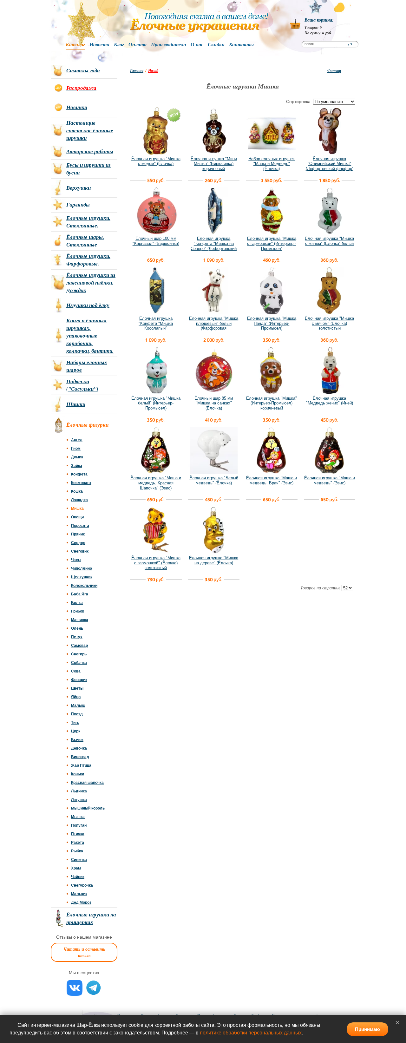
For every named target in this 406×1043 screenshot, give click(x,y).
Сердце (78, 543)
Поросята (80, 525)
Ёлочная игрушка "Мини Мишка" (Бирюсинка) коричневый (214, 163)
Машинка (79, 620)
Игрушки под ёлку (87, 305)
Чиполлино (81, 568)
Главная (136, 70)
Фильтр (334, 70)
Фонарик (79, 680)
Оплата (137, 45)
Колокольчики (84, 585)
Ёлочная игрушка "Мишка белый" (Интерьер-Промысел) (155, 403)
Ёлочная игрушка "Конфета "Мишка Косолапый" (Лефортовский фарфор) (156, 326)
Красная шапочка (87, 782)
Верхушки (78, 188)
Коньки (77, 774)
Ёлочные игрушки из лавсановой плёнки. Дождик (90, 282)
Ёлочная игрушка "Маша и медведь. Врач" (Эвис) (271, 480)
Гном (76, 448)
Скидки (216, 45)
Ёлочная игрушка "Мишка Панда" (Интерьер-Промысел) (271, 323)
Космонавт (81, 483)
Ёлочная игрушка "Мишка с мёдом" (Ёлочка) (155, 161)
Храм (76, 868)
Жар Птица (81, 765)
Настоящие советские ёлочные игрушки (89, 130)
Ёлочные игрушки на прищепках (91, 918)
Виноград (80, 757)
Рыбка (77, 851)
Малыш (78, 705)
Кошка (77, 491)
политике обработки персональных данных (251, 1032)
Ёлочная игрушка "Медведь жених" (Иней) (329, 401)
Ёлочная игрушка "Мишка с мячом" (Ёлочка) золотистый (329, 323)
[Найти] (350, 44)
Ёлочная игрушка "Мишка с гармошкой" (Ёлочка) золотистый (155, 562)
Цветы (77, 688)
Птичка (77, 834)
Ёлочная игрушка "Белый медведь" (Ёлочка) (213, 480)
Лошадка (79, 500)
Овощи (77, 517)
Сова (76, 671)
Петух (76, 637)
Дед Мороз (81, 902)
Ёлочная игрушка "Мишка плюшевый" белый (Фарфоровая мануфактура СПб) (213, 326)
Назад (153, 70)
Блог (119, 45)
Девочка (79, 748)
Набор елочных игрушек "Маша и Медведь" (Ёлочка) (271, 163)
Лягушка (79, 799)
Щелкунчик (81, 577)
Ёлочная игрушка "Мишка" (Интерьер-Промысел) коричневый (271, 403)
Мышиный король (88, 808)
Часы (76, 560)
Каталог (75, 45)
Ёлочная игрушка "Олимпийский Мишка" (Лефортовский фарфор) (329, 163)
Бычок (77, 740)
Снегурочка (82, 885)
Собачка (79, 662)
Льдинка (79, 791)
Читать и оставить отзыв (84, 952)
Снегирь (79, 654)
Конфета (79, 474)
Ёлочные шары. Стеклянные (85, 240)
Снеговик (79, 551)
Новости (99, 45)
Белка (77, 602)
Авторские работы (89, 151)
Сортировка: (299, 101)
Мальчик (79, 894)
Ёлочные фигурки (87, 425)
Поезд (77, 714)
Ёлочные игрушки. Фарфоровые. (88, 259)
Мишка (77, 508)
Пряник (78, 534)
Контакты (241, 45)
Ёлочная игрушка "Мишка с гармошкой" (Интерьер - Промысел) (271, 243)
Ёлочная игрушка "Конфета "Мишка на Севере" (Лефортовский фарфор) (214, 246)
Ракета (77, 842)
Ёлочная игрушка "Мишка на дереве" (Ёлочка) (213, 560)
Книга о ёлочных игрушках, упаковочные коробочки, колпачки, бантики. (90, 336)
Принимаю (367, 1029)
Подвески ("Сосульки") (82, 385)
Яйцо (76, 697)
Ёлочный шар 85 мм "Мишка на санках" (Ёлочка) (213, 403)
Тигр (75, 722)
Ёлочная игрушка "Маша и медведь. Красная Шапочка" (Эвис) (155, 483)
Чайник (77, 877)
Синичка (79, 859)
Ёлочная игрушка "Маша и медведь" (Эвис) (329, 480)
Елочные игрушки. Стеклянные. (88, 221)
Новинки (76, 107)
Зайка (76, 465)
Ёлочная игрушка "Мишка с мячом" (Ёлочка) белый (329, 241)
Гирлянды (78, 204)
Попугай (79, 825)
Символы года (83, 70)
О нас (197, 45)
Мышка (78, 817)
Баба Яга (79, 594)
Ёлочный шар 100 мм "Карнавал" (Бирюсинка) (156, 241)
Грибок (77, 611)
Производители (168, 45)
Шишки (75, 404)
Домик (77, 457)
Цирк (75, 731)
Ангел (76, 440)
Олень (77, 628)
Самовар (79, 645)
